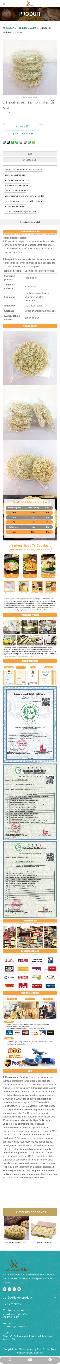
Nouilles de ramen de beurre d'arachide (23, 169)
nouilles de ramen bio (15, 174)
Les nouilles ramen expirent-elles (20, 211)
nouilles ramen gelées (15, 206)
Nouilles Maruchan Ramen (17, 185)
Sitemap (40, 1352)
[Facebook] (4, 1289)
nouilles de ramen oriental (17, 180)
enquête (20, 126)
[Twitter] (9, 1289)
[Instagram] (19, 1289)
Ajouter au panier (21, 133)
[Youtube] (14, 1289)
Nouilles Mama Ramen (15, 190)
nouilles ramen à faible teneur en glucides (24, 195)
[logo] (17, 1266)
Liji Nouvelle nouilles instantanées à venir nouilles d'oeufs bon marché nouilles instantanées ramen (16, 1242)
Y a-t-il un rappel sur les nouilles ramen (23, 201)
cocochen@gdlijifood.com (14, 1326)
